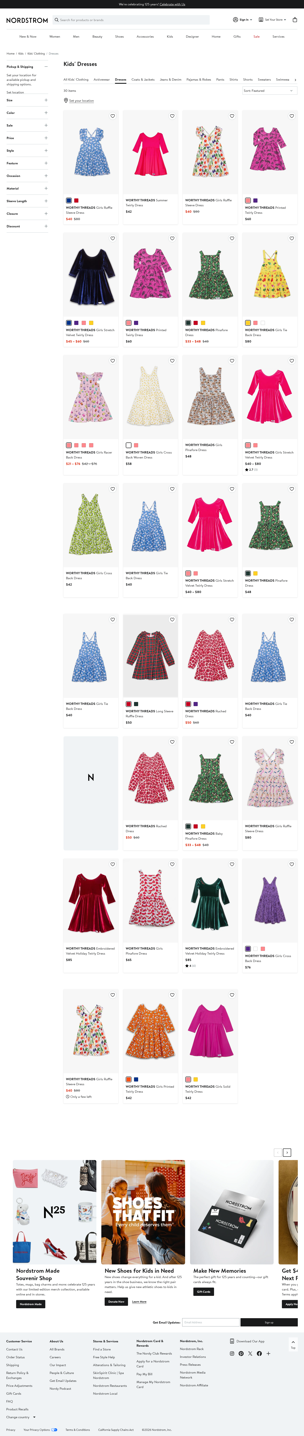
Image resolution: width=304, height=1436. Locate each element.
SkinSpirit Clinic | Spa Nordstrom (108, 1375)
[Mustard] (91, 323)
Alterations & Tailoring (109, 1365)
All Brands (57, 1349)
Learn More (139, 1302)
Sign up (269, 1322)
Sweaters (264, 79)
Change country (17, 1417)
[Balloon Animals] (196, 704)
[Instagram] (232, 1354)
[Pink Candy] (255, 445)
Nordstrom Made (31, 1304)
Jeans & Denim (170, 79)
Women (54, 37)
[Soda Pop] (263, 323)
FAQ (9, 1401)
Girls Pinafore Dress (203, 447)
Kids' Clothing (36, 53)
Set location (15, 92)
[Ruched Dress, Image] (210, 656)
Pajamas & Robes (199, 79)
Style (10, 150)
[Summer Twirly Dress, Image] (150, 152)
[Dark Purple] (76, 323)
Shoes (119, 37)
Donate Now (116, 1302)
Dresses (120, 79)
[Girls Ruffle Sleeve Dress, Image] (90, 152)
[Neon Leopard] (255, 949)
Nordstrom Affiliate (194, 1385)
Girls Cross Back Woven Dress (149, 455)
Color (11, 112)
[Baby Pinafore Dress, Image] (210, 778)
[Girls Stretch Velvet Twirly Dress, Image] (90, 275)
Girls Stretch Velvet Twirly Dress (90, 332)
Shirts (234, 79)
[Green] (188, 323)
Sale (257, 37)
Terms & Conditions (78, 1430)
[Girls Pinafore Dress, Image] (210, 397)
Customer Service (19, 1341)
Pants (220, 79)
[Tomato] (188, 704)
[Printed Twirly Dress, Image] (270, 152)
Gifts (237, 37)
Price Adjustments (19, 1385)
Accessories (145, 37)
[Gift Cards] (232, 1212)
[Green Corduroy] (136, 704)
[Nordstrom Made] (54, 1212)
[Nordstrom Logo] (27, 20)
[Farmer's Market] (248, 323)
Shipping (12, 1365)
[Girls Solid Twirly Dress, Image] (210, 1031)
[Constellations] (136, 1079)
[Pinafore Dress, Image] (210, 275)
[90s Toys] (76, 445)
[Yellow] (196, 1079)
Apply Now (293, 1304)
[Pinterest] (241, 1354)
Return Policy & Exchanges (17, 1375)
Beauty (97, 37)
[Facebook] (259, 1354)
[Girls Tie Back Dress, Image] (270, 275)
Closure (12, 213)
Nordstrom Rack (192, 1348)
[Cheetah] (203, 323)
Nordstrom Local (105, 1393)
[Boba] (69, 445)
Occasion (13, 175)
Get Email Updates (63, 1380)
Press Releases (190, 1364)
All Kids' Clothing (76, 79)
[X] (250, 1354)
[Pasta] (129, 445)
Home (216, 37)
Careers (55, 1357)
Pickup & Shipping (20, 66)
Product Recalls (17, 1409)
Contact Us (14, 1349)
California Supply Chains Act (116, 1430)
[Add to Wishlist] (113, 116)
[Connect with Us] (268, 1354)
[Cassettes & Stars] (91, 445)
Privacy (10, 1430)
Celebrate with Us (172, 4)
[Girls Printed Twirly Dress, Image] (150, 1031)
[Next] (295, 79)
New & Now (27, 37)
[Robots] (255, 200)
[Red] (196, 323)
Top (293, 1348)
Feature (12, 163)
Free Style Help (104, 1357)
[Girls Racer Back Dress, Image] (90, 397)
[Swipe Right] (287, 1152)
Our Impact (58, 1365)
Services (279, 37)
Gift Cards (203, 1292)
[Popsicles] (136, 445)
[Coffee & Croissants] (129, 1079)
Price (10, 138)
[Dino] (248, 200)
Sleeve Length (17, 201)
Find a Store (102, 1349)
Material (13, 188)
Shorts (248, 79)
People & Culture (62, 1372)
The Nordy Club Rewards (154, 1353)
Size (9, 100)
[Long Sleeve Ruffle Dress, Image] (150, 656)
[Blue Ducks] (69, 200)
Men (76, 37)
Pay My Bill (144, 1374)
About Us (56, 1341)
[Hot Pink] (84, 323)
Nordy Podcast (60, 1388)
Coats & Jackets (143, 79)
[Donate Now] (143, 1212)
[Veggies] (76, 200)
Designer (192, 37)
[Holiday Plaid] (129, 704)
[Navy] (69, 323)
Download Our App (251, 1341)
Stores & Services (105, 1341)
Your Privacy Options (37, 1430)
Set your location (81, 100)
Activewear (102, 79)
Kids (170, 37)
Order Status (15, 1357)
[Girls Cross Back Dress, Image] (90, 525)
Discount (13, 226)
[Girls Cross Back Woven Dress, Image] (150, 397)
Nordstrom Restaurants (110, 1385)
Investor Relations (193, 1356)
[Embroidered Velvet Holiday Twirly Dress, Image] (90, 901)
